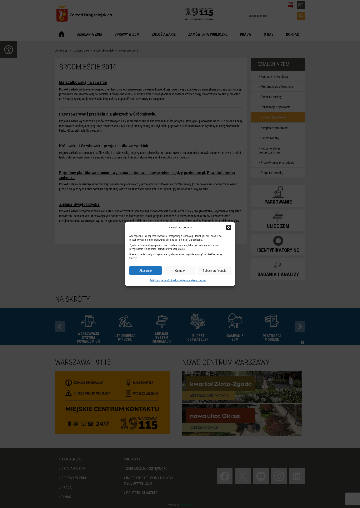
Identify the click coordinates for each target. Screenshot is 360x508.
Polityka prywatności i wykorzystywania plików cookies (178, 280)
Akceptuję (145, 271)
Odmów (180, 271)
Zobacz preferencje (214, 271)
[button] (228, 227)
